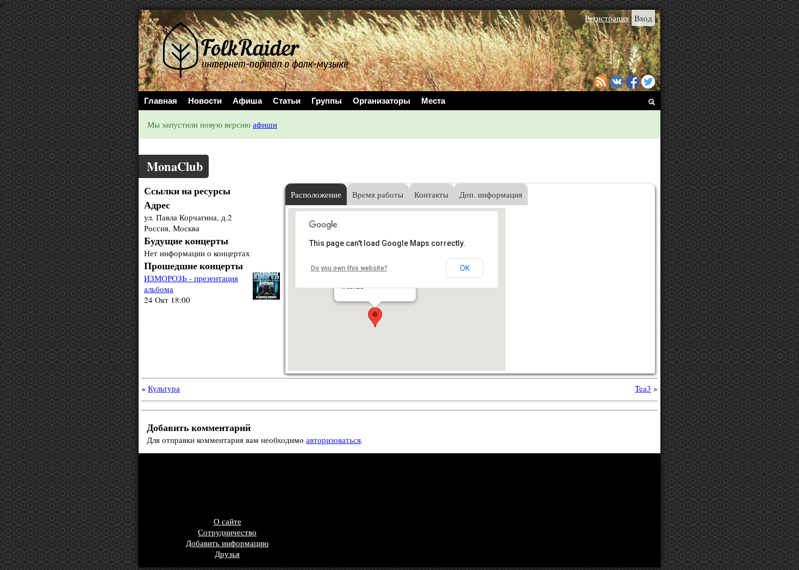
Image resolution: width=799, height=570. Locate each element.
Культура (164, 388)
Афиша (247, 101)
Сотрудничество (227, 532)
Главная (160, 101)
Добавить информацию (227, 542)
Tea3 (643, 388)
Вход (643, 17)
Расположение (316, 194)
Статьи (287, 101)
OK (465, 268)
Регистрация (607, 17)
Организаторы (381, 101)
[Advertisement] (342, 485)
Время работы (377, 194)
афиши (265, 124)
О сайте (227, 521)
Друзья (227, 553)
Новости (205, 101)
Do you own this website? (349, 268)
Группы (326, 101)
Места (433, 101)
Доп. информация (490, 194)
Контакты (431, 194)
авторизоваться (333, 439)
